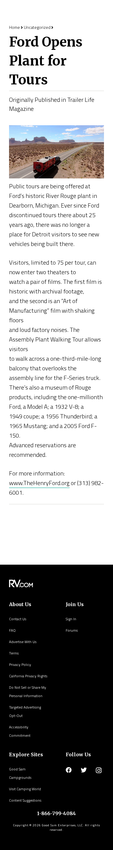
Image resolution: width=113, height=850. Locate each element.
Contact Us (17, 619)
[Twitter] (84, 770)
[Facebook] (69, 770)
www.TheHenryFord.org (39, 482)
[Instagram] (99, 770)
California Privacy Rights (28, 676)
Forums (72, 630)
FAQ (12, 630)
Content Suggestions (25, 800)
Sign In (71, 619)
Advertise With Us (22, 642)
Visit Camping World (25, 789)
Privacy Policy (20, 664)
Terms (14, 653)
